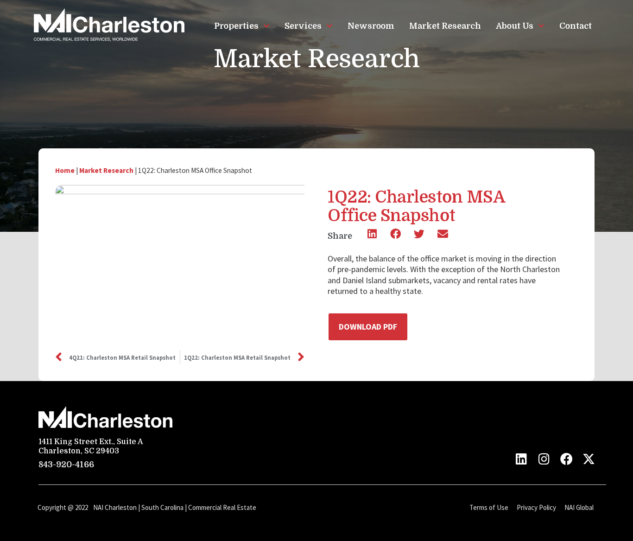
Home (65, 170)
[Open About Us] (541, 26)
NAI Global (579, 507)
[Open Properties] (266, 26)
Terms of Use (488, 507)
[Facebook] (566, 458)
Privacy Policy (536, 507)
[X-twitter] (588, 458)
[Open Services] (329, 26)
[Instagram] (543, 458)
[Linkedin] (521, 458)
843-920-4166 (66, 464)
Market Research (106, 170)
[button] (371, 234)
